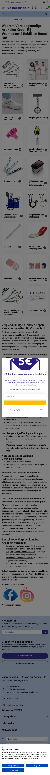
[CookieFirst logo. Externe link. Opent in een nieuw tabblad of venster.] (2, 747)
